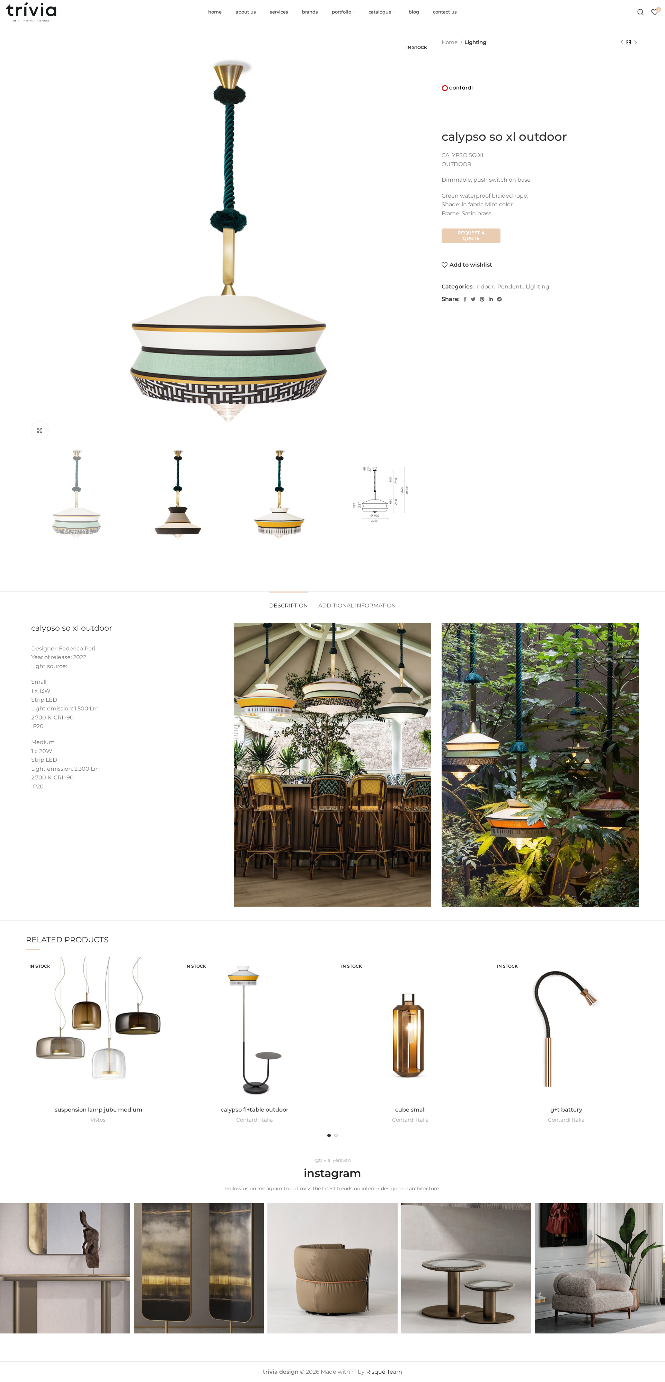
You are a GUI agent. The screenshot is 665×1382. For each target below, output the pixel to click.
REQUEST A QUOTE (471, 235)
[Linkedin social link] (491, 299)
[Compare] (166, 968)
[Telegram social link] (499, 299)
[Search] (641, 12)
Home (450, 42)
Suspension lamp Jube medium (98, 1109)
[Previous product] (621, 42)
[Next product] (635, 42)
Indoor (484, 286)
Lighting (475, 42)
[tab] (288, 602)
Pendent (509, 286)
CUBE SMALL (410, 1109)
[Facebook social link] (465, 299)
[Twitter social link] (473, 299)
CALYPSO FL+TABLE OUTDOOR (255, 1109)
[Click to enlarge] (39, 430)
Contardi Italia (254, 1119)
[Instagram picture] (65, 1268)
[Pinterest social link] (482, 299)
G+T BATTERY (566, 1109)
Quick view (166, 984)
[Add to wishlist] (166, 999)
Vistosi (98, 1119)
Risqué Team (384, 1371)
